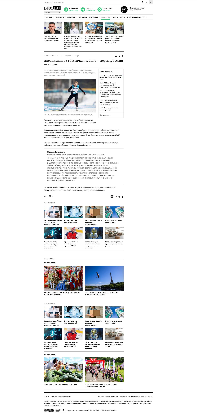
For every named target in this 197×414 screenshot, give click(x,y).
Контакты (114, 397)
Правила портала (134, 397)
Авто (122, 17)
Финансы (83, 17)
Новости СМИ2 (49, 259)
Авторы (143, 397)
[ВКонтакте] (115, 56)
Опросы (150, 397)
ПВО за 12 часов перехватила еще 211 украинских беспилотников (110, 85)
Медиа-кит (123, 397)
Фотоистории (49, 263)
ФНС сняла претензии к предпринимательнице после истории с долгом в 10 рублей (93, 39)
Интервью (48, 17)
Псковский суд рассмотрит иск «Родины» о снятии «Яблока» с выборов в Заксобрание (110, 93)
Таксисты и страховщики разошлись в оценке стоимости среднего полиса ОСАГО (114, 39)
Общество (105, 17)
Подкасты (59, 17)
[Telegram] (119, 56)
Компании (71, 17)
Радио (107, 397)
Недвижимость (134, 17)
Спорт (77, 56)
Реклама (101, 397)
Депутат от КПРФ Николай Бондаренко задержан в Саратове (51, 38)
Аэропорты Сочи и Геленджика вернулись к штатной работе (109, 102)
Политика (93, 17)
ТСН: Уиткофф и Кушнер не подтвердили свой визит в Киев (111, 77)
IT (144, 17)
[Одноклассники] (122, 56)
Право (115, 17)
